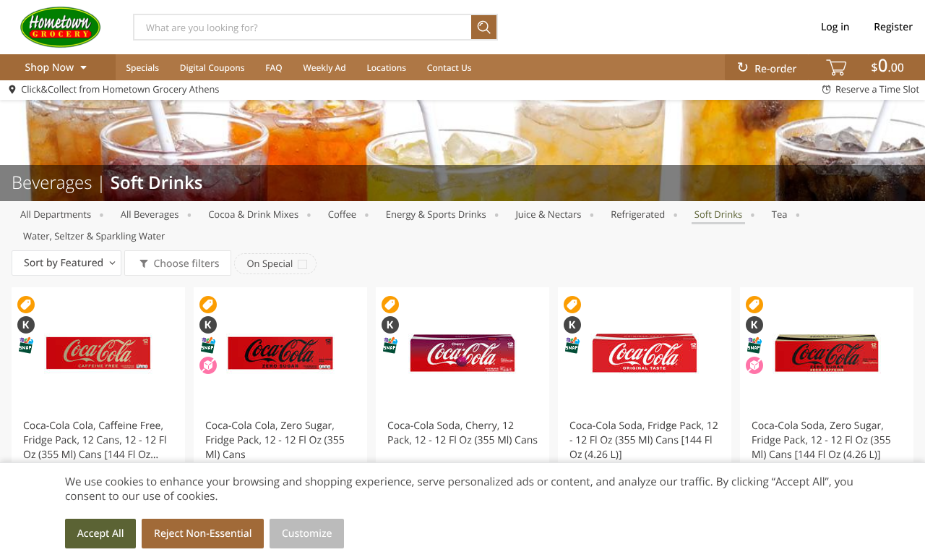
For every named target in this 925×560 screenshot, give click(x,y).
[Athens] (60, 26)
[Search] (484, 27)
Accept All (100, 533)
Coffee (342, 214)
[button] (98, 415)
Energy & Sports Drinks (436, 214)
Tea (780, 214)
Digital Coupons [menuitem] (212, 67)
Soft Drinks (718, 214)
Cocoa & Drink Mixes (253, 214)
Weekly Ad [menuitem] (325, 67)
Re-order (775, 69)
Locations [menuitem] (386, 67)
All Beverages (150, 214)
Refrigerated (638, 214)
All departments (55, 214)
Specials (142, 67)
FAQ (273, 67)
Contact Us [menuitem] (449, 67)
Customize (307, 533)
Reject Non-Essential (202, 533)
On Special (269, 263)
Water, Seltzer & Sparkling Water (94, 235)
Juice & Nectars (548, 214)
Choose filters (186, 264)
